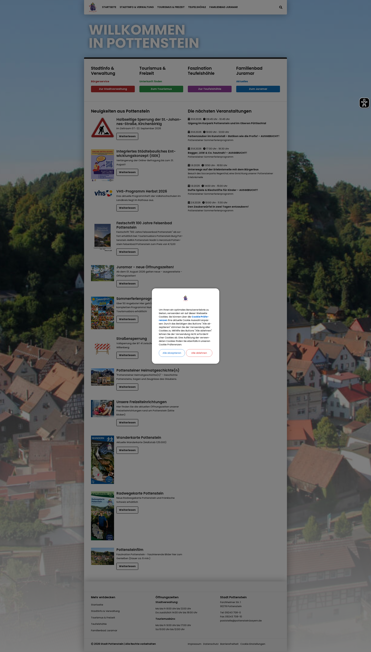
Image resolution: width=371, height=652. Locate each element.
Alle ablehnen (199, 352)
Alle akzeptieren (172, 352)
